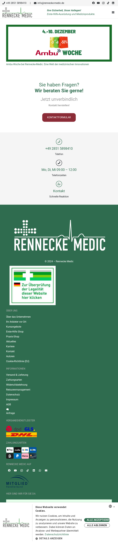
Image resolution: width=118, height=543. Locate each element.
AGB (8, 404)
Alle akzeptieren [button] (98, 519)
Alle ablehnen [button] (97, 525)
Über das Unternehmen (18, 316)
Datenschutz (13, 394)
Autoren (10, 356)
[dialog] (59, 522)
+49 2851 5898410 (59, 148)
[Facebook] (93, 3)
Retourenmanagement (18, 389)
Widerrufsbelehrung (16, 384)
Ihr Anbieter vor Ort (16, 321)
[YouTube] (98, 3)
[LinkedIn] (113, 3)
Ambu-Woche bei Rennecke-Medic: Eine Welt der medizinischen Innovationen (47, 64)
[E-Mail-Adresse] (46, 470)
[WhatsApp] (40, 470)
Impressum (12, 399)
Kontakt (59, 191)
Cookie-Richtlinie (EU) (17, 361)
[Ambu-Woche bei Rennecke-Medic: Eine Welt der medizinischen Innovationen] (59, 26)
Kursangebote (13, 326)
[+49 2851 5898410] (59, 142)
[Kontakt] (59, 184)
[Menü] (114, 12)
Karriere (10, 346)
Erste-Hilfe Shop (15, 331)
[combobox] (110, 506)
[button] (59, 538)
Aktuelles (11, 341)
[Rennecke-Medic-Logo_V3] (17, 12)
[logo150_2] (59, 481)
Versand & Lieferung (17, 374)
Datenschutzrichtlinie (57, 534)
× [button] (114, 506)
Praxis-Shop (12, 336)
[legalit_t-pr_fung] (32, 285)
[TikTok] (108, 3)
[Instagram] (103, 3)
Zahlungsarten (14, 379)
